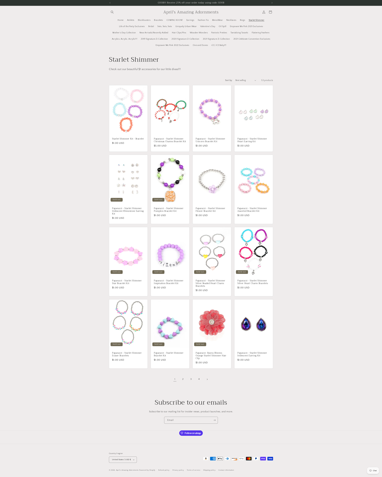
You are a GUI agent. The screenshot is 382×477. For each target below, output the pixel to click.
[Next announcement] (272, 3)
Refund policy (164, 470)
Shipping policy (209, 470)
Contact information (226, 470)
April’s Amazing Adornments (127, 470)
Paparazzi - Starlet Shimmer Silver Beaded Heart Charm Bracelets (210, 283)
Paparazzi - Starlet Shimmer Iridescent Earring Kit (252, 354)
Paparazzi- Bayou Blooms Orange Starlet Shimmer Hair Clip (211, 356)
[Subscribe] (214, 420)
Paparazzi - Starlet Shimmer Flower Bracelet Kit (210, 209)
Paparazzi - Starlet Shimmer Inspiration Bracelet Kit (169, 282)
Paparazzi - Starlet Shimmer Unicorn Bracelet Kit (210, 140)
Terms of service (193, 470)
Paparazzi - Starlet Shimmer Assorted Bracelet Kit (252, 209)
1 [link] (174, 379)
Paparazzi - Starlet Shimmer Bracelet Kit (169, 354)
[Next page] (207, 379)
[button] (112, 12)
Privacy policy (178, 470)
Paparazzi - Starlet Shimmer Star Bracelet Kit (127, 282)
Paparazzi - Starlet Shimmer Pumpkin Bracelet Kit (169, 209)
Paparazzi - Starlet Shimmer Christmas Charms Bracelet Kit (170, 140)
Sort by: (228, 80)
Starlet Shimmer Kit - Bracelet (128, 138)
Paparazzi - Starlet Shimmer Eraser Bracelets (127, 354)
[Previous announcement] (110, 3)
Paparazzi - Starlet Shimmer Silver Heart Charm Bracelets (252, 282)
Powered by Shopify (147, 470)
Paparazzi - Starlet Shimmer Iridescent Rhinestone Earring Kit (128, 211)
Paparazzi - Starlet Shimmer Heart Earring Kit (252, 140)
